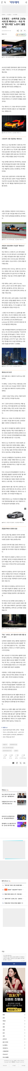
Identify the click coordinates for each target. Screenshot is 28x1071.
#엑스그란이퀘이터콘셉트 (8, 747)
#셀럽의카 (5, 744)
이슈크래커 (15, 14)
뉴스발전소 (9, 14)
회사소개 (4, 1065)
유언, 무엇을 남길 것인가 (9, 737)
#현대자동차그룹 (13, 744)
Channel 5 (5, 1054)
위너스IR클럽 (6, 1057)
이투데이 (3, 14)
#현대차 (16, 750)
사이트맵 (23, 1065)
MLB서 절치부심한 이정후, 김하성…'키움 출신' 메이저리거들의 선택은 (14, 730)
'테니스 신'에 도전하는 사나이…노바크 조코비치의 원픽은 (14, 732)
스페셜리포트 (6, 1051)
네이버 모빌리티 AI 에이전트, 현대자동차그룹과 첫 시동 (14, 734)
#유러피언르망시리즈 (7, 750)
